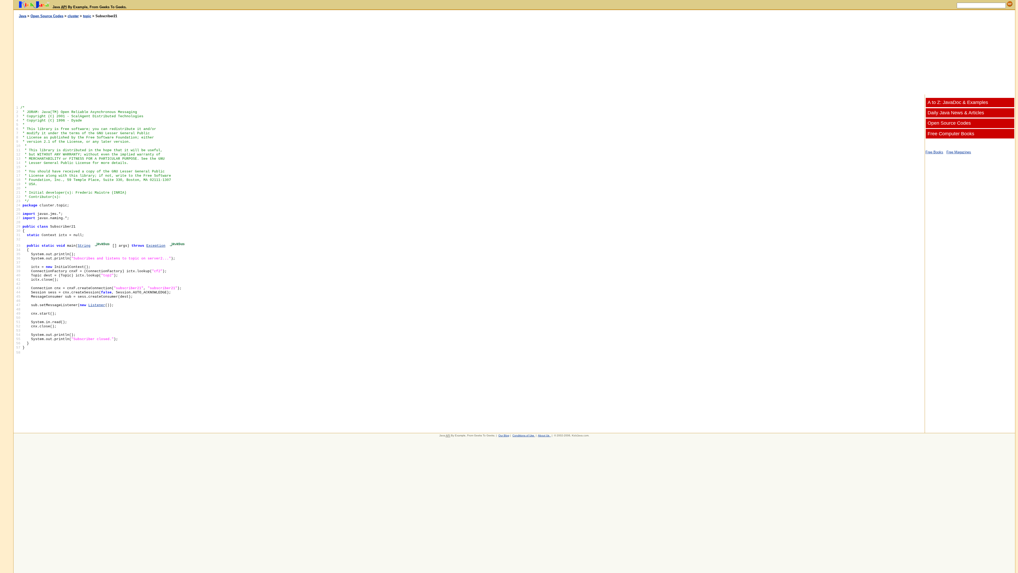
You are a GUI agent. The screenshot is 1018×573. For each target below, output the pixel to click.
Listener (96, 305)
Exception (155, 246)
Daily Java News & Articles (956, 112)
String (84, 246)
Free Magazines (958, 152)
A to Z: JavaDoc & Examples (958, 102)
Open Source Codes (46, 16)
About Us (543, 435)
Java (22, 16)
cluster (73, 16)
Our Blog (503, 435)
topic (87, 16)
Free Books (934, 152)
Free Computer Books (951, 133)
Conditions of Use (523, 435)
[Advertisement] (264, 56)
